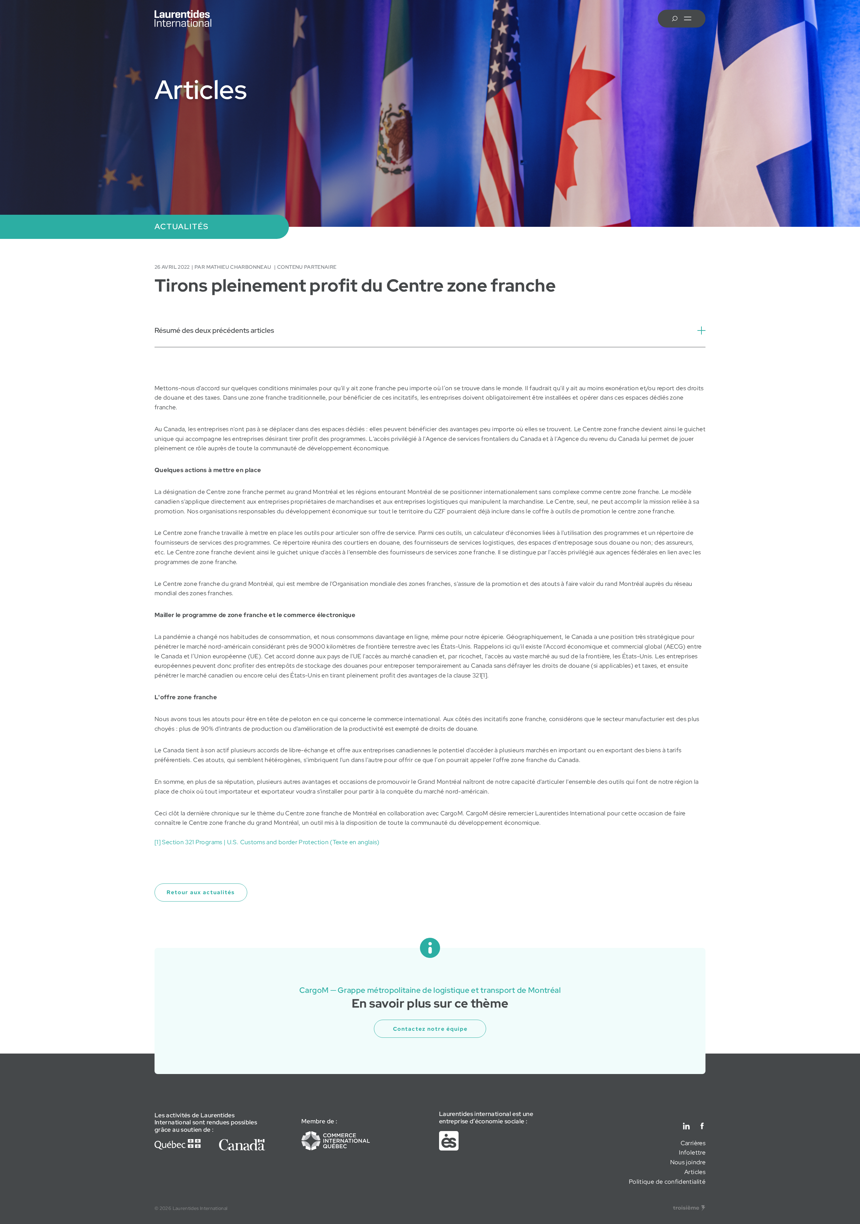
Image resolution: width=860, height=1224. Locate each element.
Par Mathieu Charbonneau (233, 267)
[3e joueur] (689, 1208)
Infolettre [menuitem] (692, 1152)
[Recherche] (675, 19)
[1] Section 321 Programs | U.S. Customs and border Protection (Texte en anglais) (267, 842)
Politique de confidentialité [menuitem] (667, 1181)
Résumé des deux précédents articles (214, 330)
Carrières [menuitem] (693, 1143)
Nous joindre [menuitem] (687, 1162)
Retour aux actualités (201, 892)
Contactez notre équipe (430, 1028)
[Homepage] (183, 18)
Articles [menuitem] (694, 1172)
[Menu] (688, 18)
